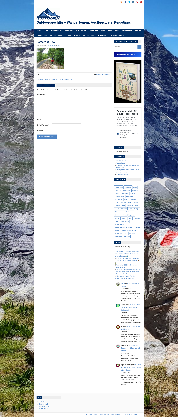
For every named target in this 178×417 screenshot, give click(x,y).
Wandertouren (56, 31)
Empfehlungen (127, 31)
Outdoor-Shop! (41, 35)
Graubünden (118, 199)
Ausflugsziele (81, 31)
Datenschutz (128, 414)
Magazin (38, 31)
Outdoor (117, 205)
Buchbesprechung (125, 190)
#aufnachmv (118, 184)
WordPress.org (43, 408)
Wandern (137, 227)
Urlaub (117, 221)
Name (39, 119)
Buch (116, 190)
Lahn (116, 202)
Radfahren (69, 31)
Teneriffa (123, 218)
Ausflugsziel (127, 184)
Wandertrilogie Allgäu (121, 233)
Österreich (127, 236)
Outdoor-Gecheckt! (72, 35)
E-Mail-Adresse (43, 125)
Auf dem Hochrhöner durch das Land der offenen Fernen (131, 367)
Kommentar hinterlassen (103, 74)
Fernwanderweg (119, 196)
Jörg (59, 45)
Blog (46, 31)
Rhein (130, 209)
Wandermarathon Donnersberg (124, 227)
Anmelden (42, 402)
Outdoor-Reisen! (56, 35)
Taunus (117, 218)
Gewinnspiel (129, 196)
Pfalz (123, 205)
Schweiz (117, 212)
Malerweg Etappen (133, 202)
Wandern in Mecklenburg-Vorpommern (126, 230)
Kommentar (41, 94)
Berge (135, 187)
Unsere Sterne (113, 31)
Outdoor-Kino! (88, 35)
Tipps (103, 31)
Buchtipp (135, 190)
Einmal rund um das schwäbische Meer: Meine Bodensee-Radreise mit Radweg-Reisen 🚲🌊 (127, 254)
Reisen (117, 209)
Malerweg (123, 202)
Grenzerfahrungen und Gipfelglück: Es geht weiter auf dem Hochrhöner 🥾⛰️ (127, 260)
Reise (136, 205)
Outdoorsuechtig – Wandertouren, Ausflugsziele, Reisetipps (84, 22)
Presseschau (101, 35)
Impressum (137, 414)
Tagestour (131, 215)
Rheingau (136, 209)
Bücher (117, 193)
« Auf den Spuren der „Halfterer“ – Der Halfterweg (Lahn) (55, 79)
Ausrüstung (93, 31)
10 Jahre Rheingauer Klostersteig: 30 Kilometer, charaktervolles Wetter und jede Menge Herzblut (127, 272)
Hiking (126, 199)
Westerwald (118, 236)
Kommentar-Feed (44, 406)
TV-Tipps (138, 31)
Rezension (124, 209)
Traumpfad (136, 218)
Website (40, 130)
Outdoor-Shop (104, 414)
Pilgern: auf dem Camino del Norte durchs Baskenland (130, 307)
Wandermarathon (120, 224)
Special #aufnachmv (128, 212)
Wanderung (132, 233)
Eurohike (132, 193)
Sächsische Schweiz (121, 215)
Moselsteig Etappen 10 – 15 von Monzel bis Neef (130, 348)
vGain (123, 283)
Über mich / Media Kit (117, 35)
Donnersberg (124, 193)
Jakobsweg (133, 199)
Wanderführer (125, 221)
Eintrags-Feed (43, 404)
